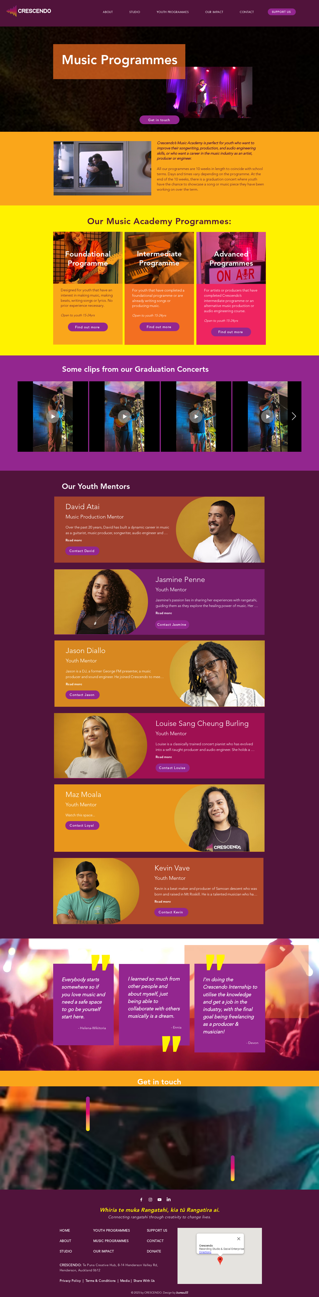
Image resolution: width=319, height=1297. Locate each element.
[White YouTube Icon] (159, 1199)
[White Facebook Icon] (141, 1199)
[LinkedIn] (168, 1199)
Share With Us (143, 1281)
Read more (74, 540)
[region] (159, 530)
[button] (107, 12)
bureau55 (182, 1292)
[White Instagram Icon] (150, 1199)
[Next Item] (293, 416)
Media (125, 1281)
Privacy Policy (70, 1281)
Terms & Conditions (101, 1281)
